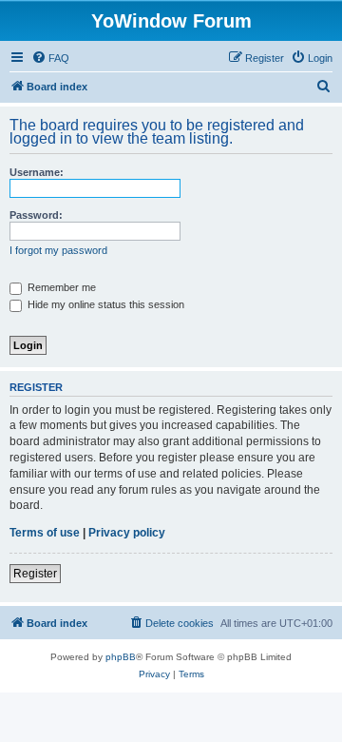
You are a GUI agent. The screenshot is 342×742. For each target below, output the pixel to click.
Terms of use (45, 532)
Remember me (60, 287)
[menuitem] (50, 58)
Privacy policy (126, 532)
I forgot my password (58, 250)
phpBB (120, 657)
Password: (36, 215)
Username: (37, 172)
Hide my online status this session (104, 304)
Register (35, 573)
